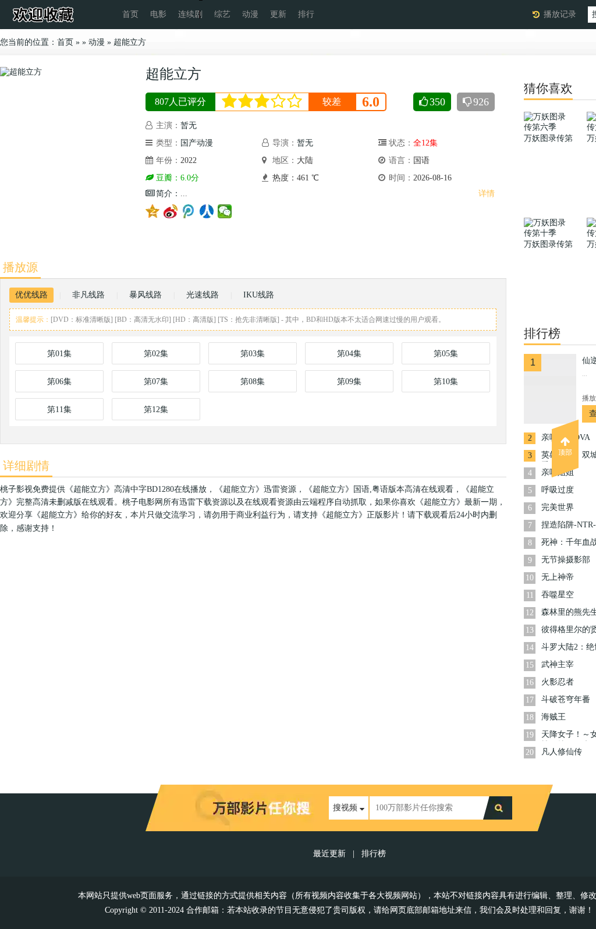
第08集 (252, 381)
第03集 (252, 353)
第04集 (349, 353)
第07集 (156, 381)
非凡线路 (88, 294)
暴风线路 (145, 294)
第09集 (349, 381)
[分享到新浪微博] (171, 211)
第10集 (446, 381)
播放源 (20, 267)
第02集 (156, 353)
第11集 (59, 409)
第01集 (59, 353)
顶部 (565, 452)
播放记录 (560, 14)
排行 (306, 14)
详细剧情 (26, 465)
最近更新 (329, 853)
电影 (158, 14)
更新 (278, 14)
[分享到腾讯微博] (189, 211)
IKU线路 (258, 294)
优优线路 (31, 294)
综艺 (222, 14)
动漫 (250, 14)
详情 (486, 193)
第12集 (156, 409)
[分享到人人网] (207, 211)
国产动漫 (196, 143)
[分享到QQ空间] (153, 211)
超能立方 (129, 42)
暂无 (188, 125)
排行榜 (373, 853)
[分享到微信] (225, 211)
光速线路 (202, 294)
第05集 (446, 353)
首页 (130, 14)
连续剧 (190, 14)
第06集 (59, 381)
